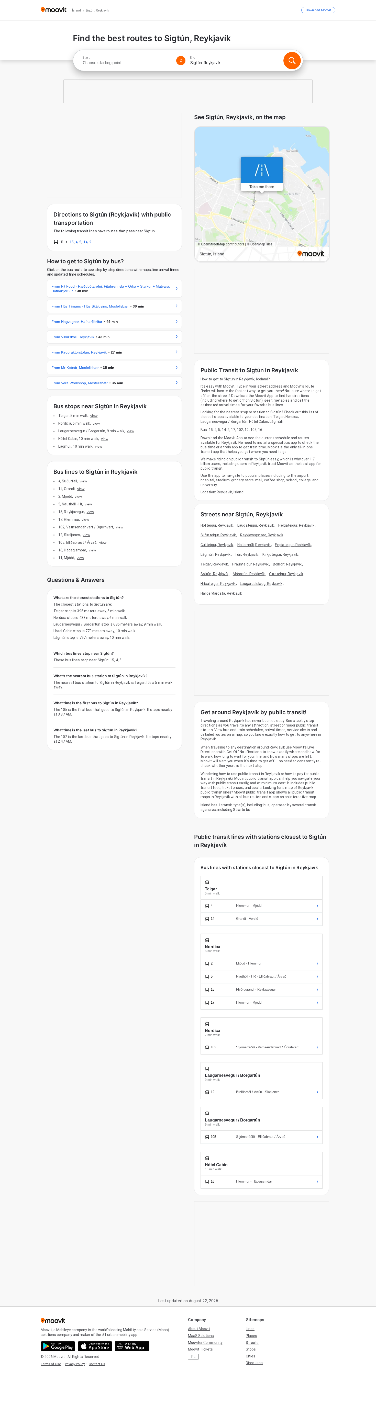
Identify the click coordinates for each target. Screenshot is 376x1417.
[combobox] (127, 62)
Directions (254, 1363)
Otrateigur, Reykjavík (286, 574)
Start (86, 57)
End (192, 57)
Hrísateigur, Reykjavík (218, 584)
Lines (250, 1329)
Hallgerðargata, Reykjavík (221, 593)
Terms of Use (51, 1364)
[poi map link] (262, 194)
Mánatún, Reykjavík (249, 574)
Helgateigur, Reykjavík (296, 525)
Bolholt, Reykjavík (287, 564)
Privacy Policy (75, 1364)
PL (193, 1357)
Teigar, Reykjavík (214, 564)
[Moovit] (54, 10)
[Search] (292, 60)
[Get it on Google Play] (58, 1346)
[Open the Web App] (132, 1346)
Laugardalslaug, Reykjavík (261, 584)
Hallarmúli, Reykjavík (254, 545)
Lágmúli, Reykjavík (215, 554)
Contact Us (97, 1364)
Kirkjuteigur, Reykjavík (280, 554)
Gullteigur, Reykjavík (217, 545)
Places (251, 1336)
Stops (251, 1349)
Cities (250, 1356)
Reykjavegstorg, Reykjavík (261, 535)
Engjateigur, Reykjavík (293, 545)
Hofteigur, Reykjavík (217, 525)
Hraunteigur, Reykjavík (250, 564)
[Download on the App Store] (95, 1346)
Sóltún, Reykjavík (214, 574)
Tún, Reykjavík (246, 554)
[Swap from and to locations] (180, 60)
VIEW (93, 416)
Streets (252, 1343)
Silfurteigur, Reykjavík (218, 535)
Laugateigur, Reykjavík (255, 525)
